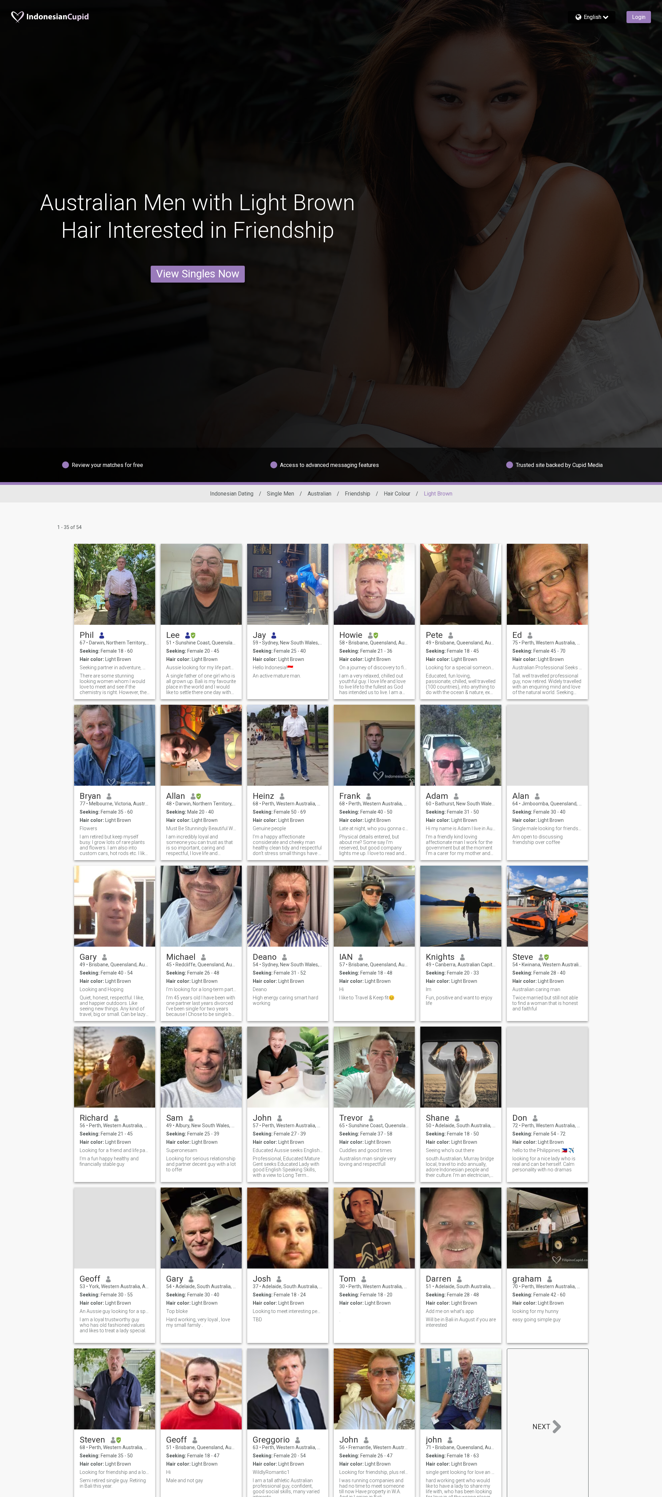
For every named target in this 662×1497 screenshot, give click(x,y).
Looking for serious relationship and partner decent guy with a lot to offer (201, 1164)
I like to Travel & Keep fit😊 (366, 997)
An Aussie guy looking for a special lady (115, 1311)
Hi (341, 989)
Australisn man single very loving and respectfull (367, 1161)
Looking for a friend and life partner (115, 1150)
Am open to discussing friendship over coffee (537, 839)
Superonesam (181, 1150)
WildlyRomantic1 (271, 1472)
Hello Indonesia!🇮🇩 (273, 667)
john (434, 1440)
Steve (522, 957)
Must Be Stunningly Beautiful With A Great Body (201, 828)
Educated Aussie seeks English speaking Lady (288, 1150)
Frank (350, 796)
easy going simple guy (536, 1319)
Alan (520, 796)
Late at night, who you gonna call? (374, 828)
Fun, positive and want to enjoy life (459, 1000)
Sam (174, 1118)
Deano (265, 957)
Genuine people (269, 828)
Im (428, 989)
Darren (438, 1279)
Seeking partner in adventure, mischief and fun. (115, 667)
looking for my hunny (535, 1311)
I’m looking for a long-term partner (201, 989)
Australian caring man (536, 989)
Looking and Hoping (101, 989)
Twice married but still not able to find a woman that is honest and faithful (545, 1003)
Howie (350, 635)
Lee (173, 635)
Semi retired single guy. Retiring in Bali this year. (113, 1483)
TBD (257, 1319)
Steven (92, 1440)
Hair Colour (397, 493)
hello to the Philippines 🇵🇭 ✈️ (543, 1150)
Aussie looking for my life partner (201, 667)
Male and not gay (184, 1480)
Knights (440, 957)
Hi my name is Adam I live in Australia (461, 828)
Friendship (357, 493)
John (262, 1118)
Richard (94, 1118)
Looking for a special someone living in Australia (461, 667)
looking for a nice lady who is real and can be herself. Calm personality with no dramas (543, 1164)
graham (527, 1279)
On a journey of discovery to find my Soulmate (374, 667)
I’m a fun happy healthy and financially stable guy (109, 1161)
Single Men (280, 493)
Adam (437, 796)
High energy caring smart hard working (285, 1000)
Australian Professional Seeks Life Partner (547, 667)
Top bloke (177, 1311)
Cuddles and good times (365, 1150)
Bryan (90, 796)
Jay (259, 635)
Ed (517, 635)
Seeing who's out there (450, 1150)
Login (638, 17)
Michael (180, 957)
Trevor (351, 1118)
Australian (319, 493)
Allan (175, 796)
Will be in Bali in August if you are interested (461, 1322)
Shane (437, 1118)
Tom (347, 1279)
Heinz (263, 796)
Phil (87, 635)
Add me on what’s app (450, 1311)
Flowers (88, 828)
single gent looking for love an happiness (461, 1472)
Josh (262, 1279)
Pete (434, 635)
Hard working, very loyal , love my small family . (198, 1322)
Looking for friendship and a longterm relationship (115, 1472)
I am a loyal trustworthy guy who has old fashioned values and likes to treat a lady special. (113, 1325)
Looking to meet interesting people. (288, 1311)
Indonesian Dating (231, 493)
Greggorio (271, 1440)
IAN (346, 957)
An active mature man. (277, 676)
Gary (88, 957)
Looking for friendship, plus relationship (374, 1472)
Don (519, 1118)
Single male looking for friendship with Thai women (547, 828)
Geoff (90, 1279)
